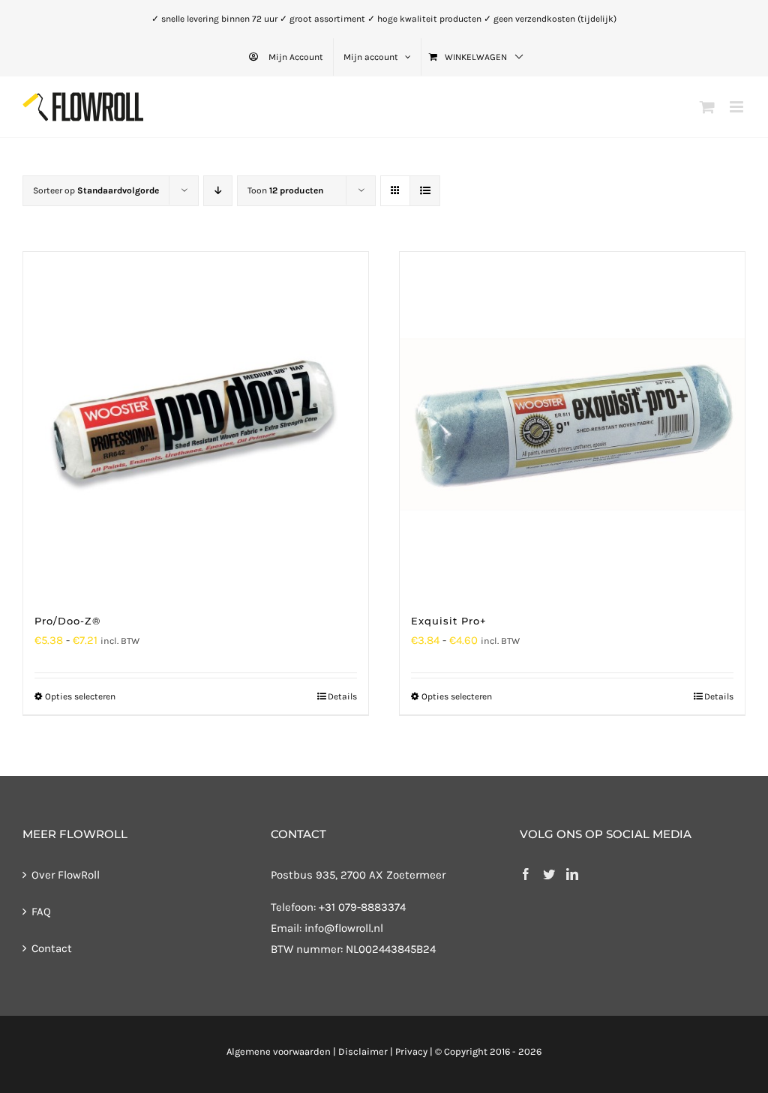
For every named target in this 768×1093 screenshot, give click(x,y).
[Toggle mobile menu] (738, 107)
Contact (52, 948)
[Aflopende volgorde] (217, 190)
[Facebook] (526, 874)
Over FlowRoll (66, 875)
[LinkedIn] (572, 874)
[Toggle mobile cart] (707, 107)
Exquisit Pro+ (449, 621)
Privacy (411, 1051)
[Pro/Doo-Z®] (195, 424)
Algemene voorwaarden (278, 1051)
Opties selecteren (80, 696)
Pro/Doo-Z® (67, 621)
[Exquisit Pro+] (572, 424)
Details (342, 696)
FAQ (41, 911)
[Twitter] (549, 874)
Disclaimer (363, 1051)
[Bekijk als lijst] (425, 190)
